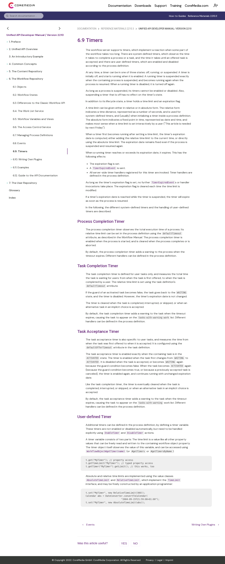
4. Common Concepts (23, 64)
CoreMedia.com (196, 6)
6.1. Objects (19, 87)
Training (176, 6)
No (135, 543)
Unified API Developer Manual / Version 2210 (35, 35)
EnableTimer (112, 433)
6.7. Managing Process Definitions (33, 135)
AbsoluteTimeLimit (98, 480)
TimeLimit (174, 480)
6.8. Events (19, 143)
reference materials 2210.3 (117, 28)
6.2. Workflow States (25, 95)
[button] (8, 28)
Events (90, 524)
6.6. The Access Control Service (32, 127)
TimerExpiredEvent (104, 168)
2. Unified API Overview (23, 49)
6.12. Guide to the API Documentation (35, 175)
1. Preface (15, 41)
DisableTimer (135, 433)
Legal (159, 560)
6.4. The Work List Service (28, 111)
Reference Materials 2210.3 (202, 15)
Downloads (143, 6)
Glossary (14, 190)
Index (12, 197)
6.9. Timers (20, 151)
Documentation (119, 6)
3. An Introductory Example (26, 56)
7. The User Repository (23, 183)
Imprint (169, 560)
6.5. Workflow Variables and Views (33, 119)
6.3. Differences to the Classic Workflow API (39, 103)
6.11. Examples (21, 167)
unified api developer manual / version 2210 (165, 28)
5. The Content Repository (25, 71)
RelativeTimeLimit (128, 480)
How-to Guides (177, 15)
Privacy (150, 560)
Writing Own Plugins (203, 524)
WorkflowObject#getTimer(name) (106, 451)
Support (161, 6)
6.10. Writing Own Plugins (27, 159)
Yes (124, 543)
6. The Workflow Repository (26, 78)
